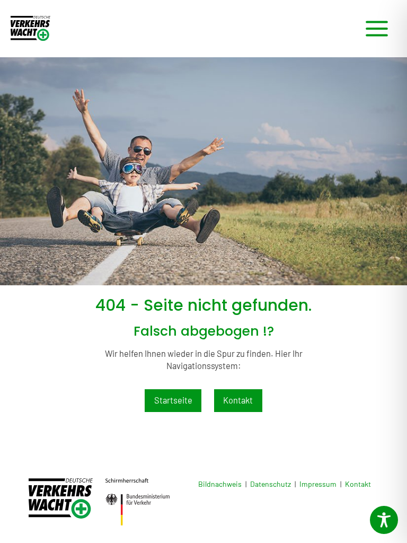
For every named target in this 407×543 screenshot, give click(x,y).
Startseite (173, 400)
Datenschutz (270, 483)
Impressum (318, 483)
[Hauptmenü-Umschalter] (376, 29)
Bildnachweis (220, 483)
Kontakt (238, 400)
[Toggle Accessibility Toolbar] (384, 520)
